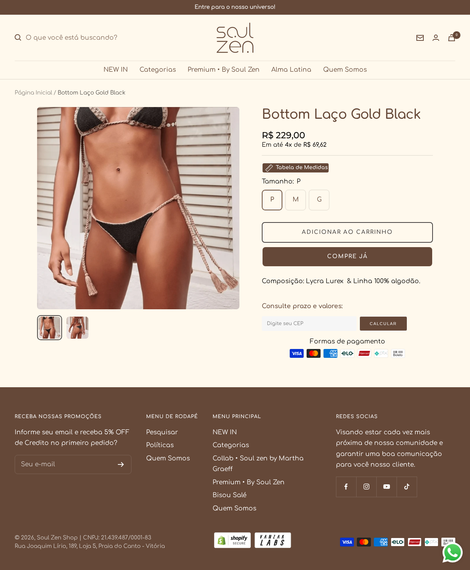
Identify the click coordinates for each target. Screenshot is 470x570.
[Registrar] (121, 464)
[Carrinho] (451, 37)
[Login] (436, 38)
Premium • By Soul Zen (224, 69)
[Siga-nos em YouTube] (386, 487)
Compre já (347, 256)
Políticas (160, 445)
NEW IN (116, 69)
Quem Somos (345, 69)
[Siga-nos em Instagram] (366, 487)
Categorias (158, 69)
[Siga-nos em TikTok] (407, 487)
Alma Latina (291, 69)
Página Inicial (33, 93)
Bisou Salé (229, 495)
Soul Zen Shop (57, 538)
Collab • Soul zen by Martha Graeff (258, 464)
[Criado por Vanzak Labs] (272, 542)
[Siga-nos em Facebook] (346, 487)
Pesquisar (162, 432)
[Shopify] (232, 542)
